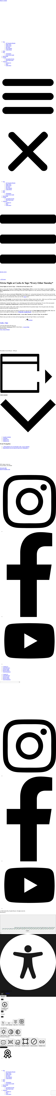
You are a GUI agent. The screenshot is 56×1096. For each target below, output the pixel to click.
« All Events (3, 279)
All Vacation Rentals (10, 43)
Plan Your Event (9, 60)
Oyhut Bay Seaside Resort (24, 312)
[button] (28, 123)
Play (4, 52)
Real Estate (5, 56)
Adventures (8, 53)
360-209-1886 (3, 468)
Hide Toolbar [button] (3, 996)
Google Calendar (7, 437)
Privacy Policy (6, 670)
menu (25, 296)
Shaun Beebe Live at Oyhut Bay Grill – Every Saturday (16, 446)
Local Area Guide (10, 55)
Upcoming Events (10, 59)
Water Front (8, 45)
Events (4, 57)
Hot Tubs (8, 47)
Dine (4, 51)
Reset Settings (4, 1047)
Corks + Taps (4, 323)
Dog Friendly (9, 48)
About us (5, 61)
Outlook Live (6, 441)
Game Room (9, 49)
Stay (4, 41)
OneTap (8, 993)
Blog (7, 64)
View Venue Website (5, 329)
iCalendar (5, 438)
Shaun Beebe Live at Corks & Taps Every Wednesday (16, 448)
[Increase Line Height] (2, 1011)
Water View (8, 44)
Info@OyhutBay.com (5, 469)
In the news (8, 65)
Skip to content (3, 0)
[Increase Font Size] (2, 994)
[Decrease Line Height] (2, 1017)
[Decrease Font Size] (2, 999)
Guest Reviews (6, 667)
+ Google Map (25, 327)
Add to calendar (4, 395)
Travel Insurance (7, 671)
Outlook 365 (6, 439)
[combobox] (28, 924)
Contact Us (8, 62)
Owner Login (6, 669)
